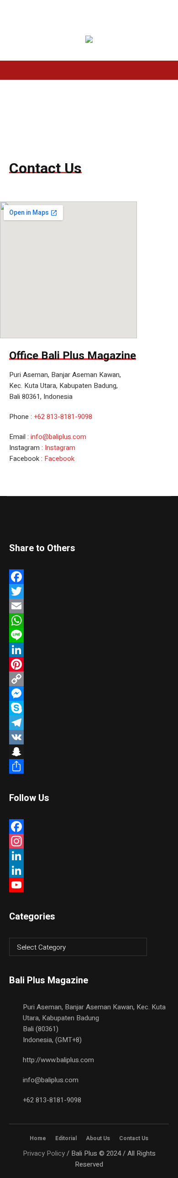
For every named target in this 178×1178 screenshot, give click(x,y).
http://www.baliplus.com (58, 1060)
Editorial (66, 1138)
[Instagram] (89, 841)
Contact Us (133, 1138)
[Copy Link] (89, 679)
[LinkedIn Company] (89, 870)
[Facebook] (89, 576)
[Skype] (89, 708)
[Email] (89, 606)
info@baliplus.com (58, 437)
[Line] (89, 635)
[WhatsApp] (89, 620)
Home (38, 1138)
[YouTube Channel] (89, 885)
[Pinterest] (89, 664)
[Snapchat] (89, 751)
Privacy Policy (44, 1153)
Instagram (60, 448)
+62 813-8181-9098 (63, 417)
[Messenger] (89, 693)
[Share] (89, 766)
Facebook (59, 459)
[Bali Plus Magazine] (89, 40)
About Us (98, 1138)
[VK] (89, 737)
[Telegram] (89, 722)
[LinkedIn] (89, 649)
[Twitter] (89, 591)
